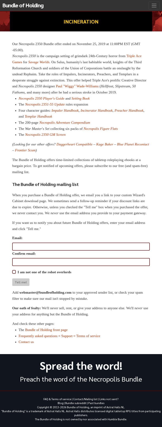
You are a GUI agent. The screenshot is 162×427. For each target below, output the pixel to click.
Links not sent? (109, 399)
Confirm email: (24, 253)
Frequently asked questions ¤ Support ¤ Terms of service (59, 336)
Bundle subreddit (76, 403)
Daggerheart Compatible (74, 144)
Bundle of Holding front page (46, 330)
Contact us (26, 342)
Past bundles (96, 403)
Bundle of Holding (22, 4)
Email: (17, 238)
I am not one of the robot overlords (44, 272)
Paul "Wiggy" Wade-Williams (77, 86)
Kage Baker (104, 144)
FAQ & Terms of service (57, 399)
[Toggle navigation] (154, 5)
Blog (60, 403)
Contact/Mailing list (85, 399)
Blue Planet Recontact (133, 144)
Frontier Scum (25, 150)
